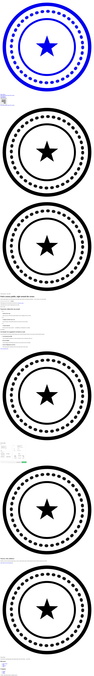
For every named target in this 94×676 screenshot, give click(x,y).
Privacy (4, 673)
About (8, 95)
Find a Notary (2, 95)
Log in (1, 96)
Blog (6, 95)
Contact (13, 95)
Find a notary (2, 562)
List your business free (4, 348)
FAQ (11, 95)
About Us (4, 665)
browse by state (21, 303)
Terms (4, 672)
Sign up (4, 96)
